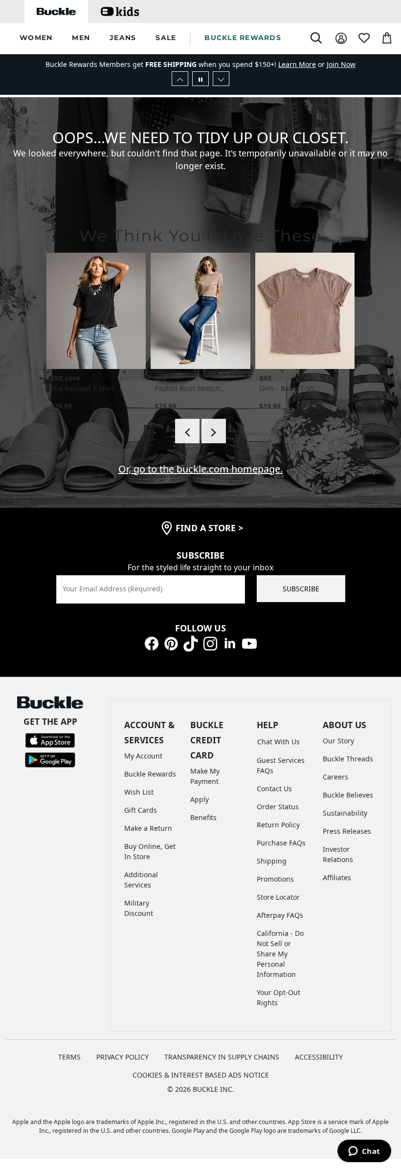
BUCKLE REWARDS (242, 37)
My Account (143, 755)
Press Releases (347, 831)
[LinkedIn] (230, 643)
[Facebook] (151, 643)
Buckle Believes (348, 795)
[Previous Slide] (180, 78)
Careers (335, 776)
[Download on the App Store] (50, 739)
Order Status (278, 806)
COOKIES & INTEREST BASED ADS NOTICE (201, 1075)
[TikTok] (190, 643)
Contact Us (274, 788)
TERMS (69, 1056)
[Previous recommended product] (187, 431)
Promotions (275, 879)
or (302, 64)
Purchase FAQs (281, 842)
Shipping (272, 861)
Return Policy (278, 824)
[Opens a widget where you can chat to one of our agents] (364, 1152)
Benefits (203, 817)
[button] (36, 38)
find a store (209, 528)
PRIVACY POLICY (122, 1056)
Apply (199, 799)
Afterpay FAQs (280, 915)
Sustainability (345, 813)
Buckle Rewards (150, 774)
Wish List (139, 792)
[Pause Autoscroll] (200, 78)
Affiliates (337, 877)
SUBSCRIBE (301, 588)
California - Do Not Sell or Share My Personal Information (280, 954)
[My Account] (341, 38)
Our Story (338, 740)
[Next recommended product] (213, 431)
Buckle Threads (348, 758)
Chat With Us (278, 741)
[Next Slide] (221, 78)
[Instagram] (210, 643)
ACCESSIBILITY (319, 1056)
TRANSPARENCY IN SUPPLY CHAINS (221, 1056)
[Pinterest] (171, 643)
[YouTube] (249, 643)
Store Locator (278, 897)
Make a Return (148, 828)
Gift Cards (140, 810)
